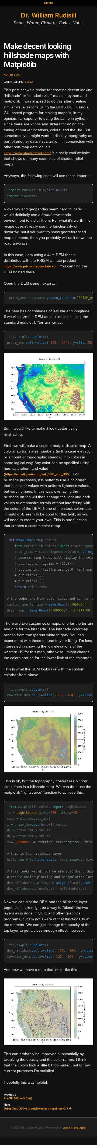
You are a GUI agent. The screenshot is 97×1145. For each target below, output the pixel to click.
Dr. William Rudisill (48, 15)
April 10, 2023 (12, 75)
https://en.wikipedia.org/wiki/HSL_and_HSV (37, 474)
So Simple (80, 1127)
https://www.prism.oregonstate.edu (30, 266)
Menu (48, 3)
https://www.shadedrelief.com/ (27, 153)
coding (29, 82)
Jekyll (66, 1127)
